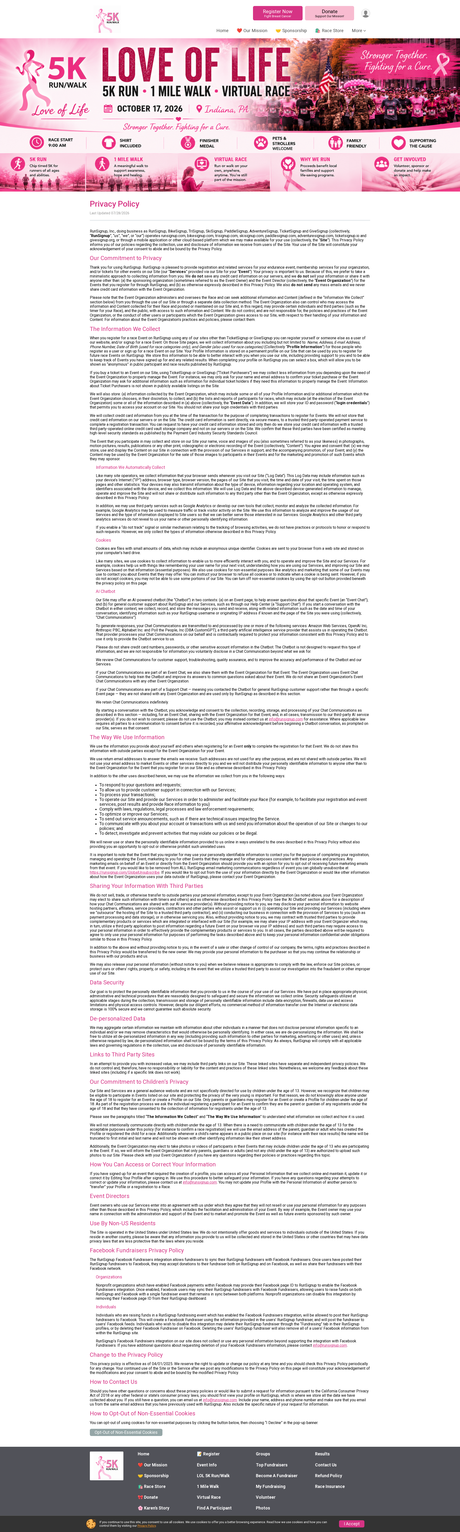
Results (322, 1454)
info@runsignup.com (286, 719)
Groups (263, 1454)
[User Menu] (365, 13)
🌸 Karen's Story (153, 1508)
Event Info (207, 1465)
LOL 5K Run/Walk (213, 1475)
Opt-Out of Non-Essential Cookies (126, 1432)
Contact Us (326, 1465)
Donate (329, 13)
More (357, 30)
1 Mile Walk (208, 1486)
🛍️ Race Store (329, 30)
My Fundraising (270, 1486)
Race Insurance (330, 1486)
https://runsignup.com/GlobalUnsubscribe (125, 872)
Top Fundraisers (272, 1465)
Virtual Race (209, 1497)
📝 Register (208, 1454)
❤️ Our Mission (252, 30)
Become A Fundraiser (277, 1475)
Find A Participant (214, 1508)
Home (222, 30)
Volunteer (266, 1497)
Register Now (278, 13)
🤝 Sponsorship (291, 30)
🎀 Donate (148, 1497)
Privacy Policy (147, 1525)
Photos (263, 1508)
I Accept (352, 1523)
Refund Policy (328, 1475)
